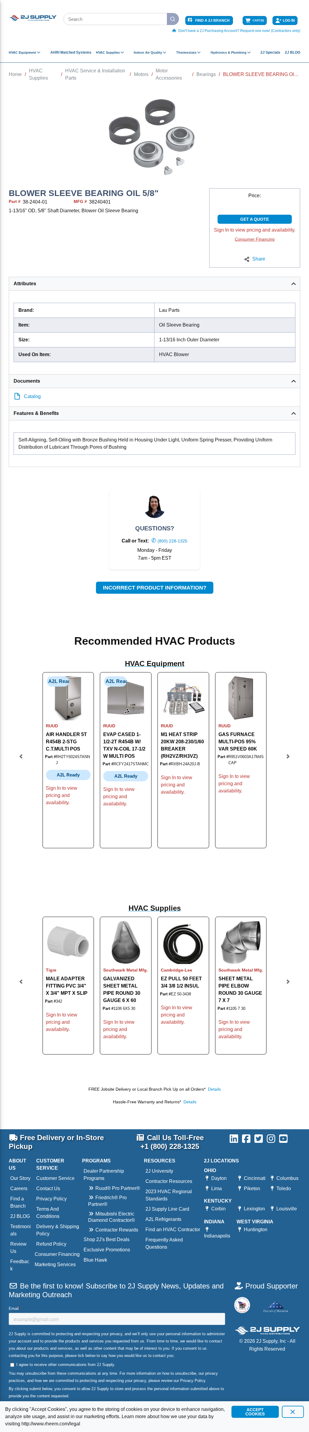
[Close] (293, 1412)
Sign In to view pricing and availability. (254, 229)
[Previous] (21, 760)
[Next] (287, 760)
